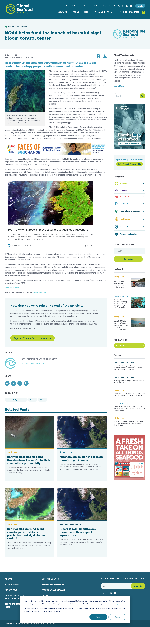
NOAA (42, 399)
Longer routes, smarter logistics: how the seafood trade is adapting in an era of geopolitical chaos (121, 324)
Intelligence (119, 276)
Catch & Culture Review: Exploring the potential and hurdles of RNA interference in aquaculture (120, 304)
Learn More (119, 86)
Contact (111, 6)
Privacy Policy (113, 604)
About (62, 12)
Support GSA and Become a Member (32, 338)
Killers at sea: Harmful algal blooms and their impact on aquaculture (78, 532)
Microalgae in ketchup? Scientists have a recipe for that (129, 381)
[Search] (142, 96)
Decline (117, 617)
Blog (104, 6)
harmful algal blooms (16, 399)
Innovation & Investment (124, 362)
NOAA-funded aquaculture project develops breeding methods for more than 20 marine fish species (128, 367)
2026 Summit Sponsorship (129, 164)
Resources (11, 590)
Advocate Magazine (74, 6)
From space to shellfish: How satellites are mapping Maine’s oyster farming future (120, 284)
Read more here (12, 288)
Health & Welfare (121, 297)
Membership (81, 12)
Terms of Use (51, 623)
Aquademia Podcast (92, 6)
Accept (98, 617)
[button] (98, 56)
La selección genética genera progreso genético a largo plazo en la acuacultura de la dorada (128, 423)
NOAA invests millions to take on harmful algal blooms (81, 458)
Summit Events (50, 579)
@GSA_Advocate (40, 292)
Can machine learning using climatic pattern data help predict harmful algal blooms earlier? (26, 533)
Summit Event (104, 12)
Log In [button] (140, 6)
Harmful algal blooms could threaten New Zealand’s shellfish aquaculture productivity (28, 460)
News (32, 399)
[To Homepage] (19, 9)
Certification (129, 12)
